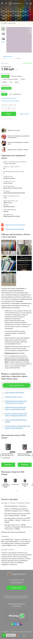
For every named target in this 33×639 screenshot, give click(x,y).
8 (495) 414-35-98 (17, 580)
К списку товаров (8, 119)
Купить (9, 114)
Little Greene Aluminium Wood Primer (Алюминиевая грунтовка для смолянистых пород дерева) (25, 454)
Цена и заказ (12, 23)
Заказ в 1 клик (24, 114)
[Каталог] (2, 11)
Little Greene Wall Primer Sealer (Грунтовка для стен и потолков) (7, 454)
